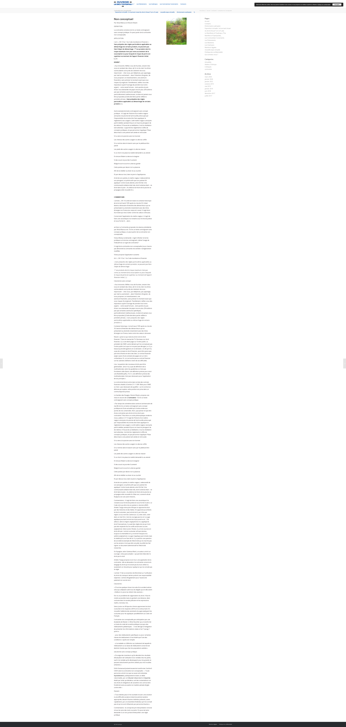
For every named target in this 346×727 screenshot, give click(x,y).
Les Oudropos (209, 45)
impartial (147, 678)
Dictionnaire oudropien (212, 26)
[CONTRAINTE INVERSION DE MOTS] (1, 363)
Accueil (207, 21)
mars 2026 (208, 77)
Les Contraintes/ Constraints (214, 38)
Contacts (208, 24)
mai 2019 (208, 86)
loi (123, 680)
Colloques (208, 67)
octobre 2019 (209, 84)
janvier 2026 (209, 79)
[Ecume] (344, 363)
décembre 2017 (210, 93)
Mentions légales (210, 47)
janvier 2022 (209, 81)
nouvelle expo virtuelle (212, 50)
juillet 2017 (208, 96)
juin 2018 (208, 91)
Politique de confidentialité (214, 52)
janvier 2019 (209, 89)
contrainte (208, 69)
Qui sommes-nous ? (211, 55)
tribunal (130, 678)
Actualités (208, 62)
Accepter (337, 4)
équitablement (119, 676)
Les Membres (209, 43)
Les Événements (210, 40)
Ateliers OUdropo (211, 64)
